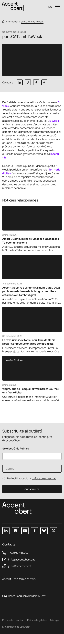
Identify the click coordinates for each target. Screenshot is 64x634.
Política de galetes (36, 620)
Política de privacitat (13, 620)
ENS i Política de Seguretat (16, 626)
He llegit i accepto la (31, 478)
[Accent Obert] (13, 6)
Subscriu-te (32, 489)
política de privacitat (44, 478)
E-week (54, 121)
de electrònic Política (15, 448)
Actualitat (13, 21)
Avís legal (54, 620)
